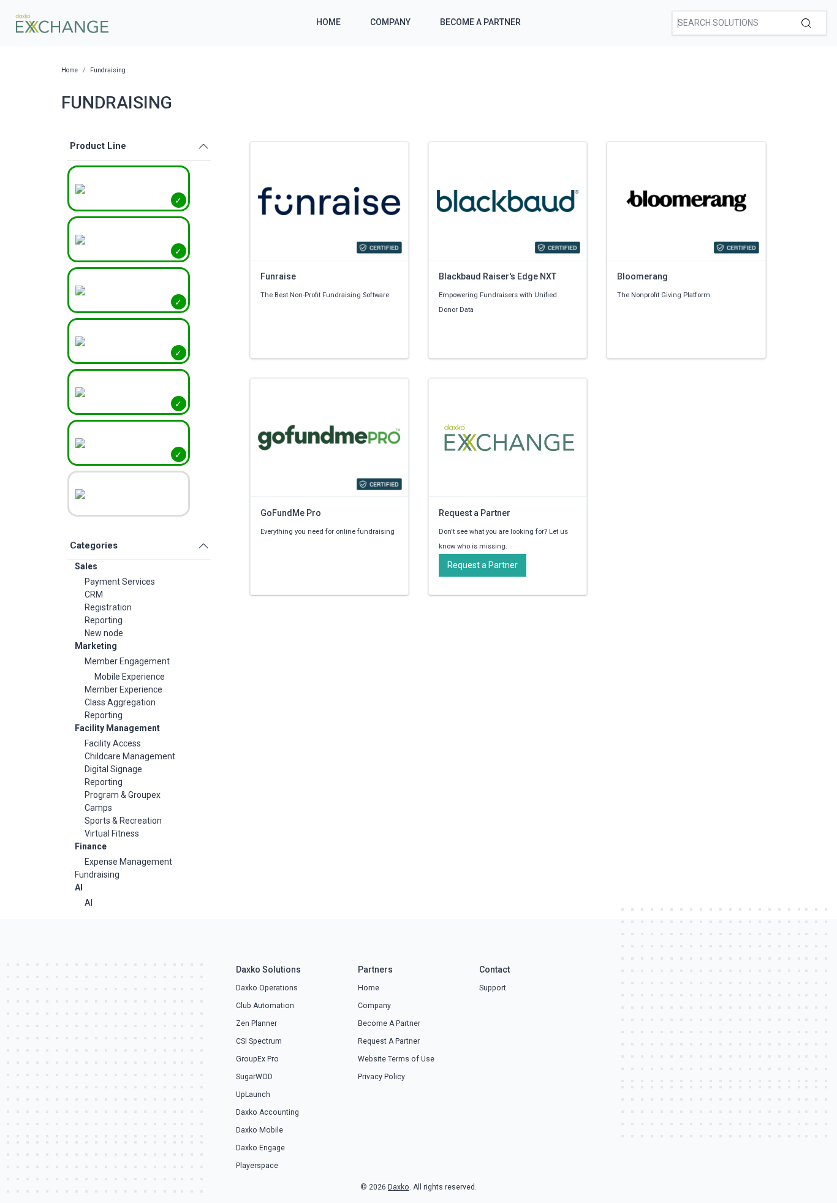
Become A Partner (480, 22)
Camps (98, 808)
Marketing (96, 646)
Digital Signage (113, 769)
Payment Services (120, 581)
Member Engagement (127, 661)
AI (79, 887)
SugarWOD (254, 1076)
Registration (108, 607)
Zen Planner (256, 1023)
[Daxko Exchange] (61, 22)
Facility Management (117, 728)
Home (328, 22)
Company (390, 22)
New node (104, 633)
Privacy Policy (381, 1076)
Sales (86, 566)
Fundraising (97, 874)
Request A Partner (389, 1041)
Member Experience (123, 689)
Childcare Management (130, 756)
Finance (91, 846)
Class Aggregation (120, 702)
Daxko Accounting (267, 1112)
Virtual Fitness (112, 833)
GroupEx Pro (257, 1059)
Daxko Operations (267, 988)
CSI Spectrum (259, 1041)
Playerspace (257, 1165)
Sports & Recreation (123, 820)
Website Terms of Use (396, 1059)
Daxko (398, 1187)
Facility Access (113, 743)
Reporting (104, 620)
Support (492, 988)
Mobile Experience (129, 676)
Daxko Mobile (259, 1130)
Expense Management (128, 862)
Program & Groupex (123, 795)
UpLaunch (253, 1094)
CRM (94, 594)
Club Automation (265, 1005)
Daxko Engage (260, 1148)
